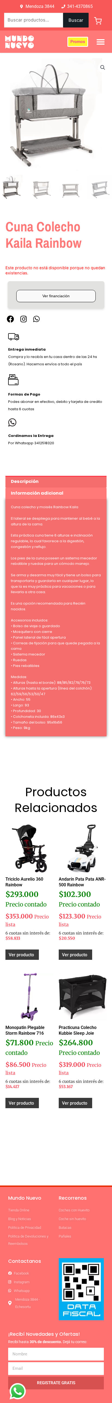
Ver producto (21, 954)
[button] (100, 41)
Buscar (76, 20)
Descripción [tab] (25, 481)
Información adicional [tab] (37, 493)
